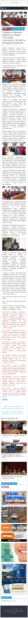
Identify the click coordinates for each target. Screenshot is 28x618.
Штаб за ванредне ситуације (18, 29)
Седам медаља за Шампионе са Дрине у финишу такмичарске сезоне (13, 407)
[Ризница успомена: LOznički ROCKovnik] (14, 421)
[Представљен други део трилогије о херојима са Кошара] (14, 462)
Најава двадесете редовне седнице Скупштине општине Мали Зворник (13, 412)
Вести (4, 28)
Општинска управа (7, 29)
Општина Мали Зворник (19, 28)
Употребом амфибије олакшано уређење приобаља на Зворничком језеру (12, 456)
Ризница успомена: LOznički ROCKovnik (13, 435)
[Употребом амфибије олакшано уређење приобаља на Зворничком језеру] (14, 440)
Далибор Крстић (16, 44)
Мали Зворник (10, 28)
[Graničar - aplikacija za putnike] (14, 578)
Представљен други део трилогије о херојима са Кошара (12, 477)
